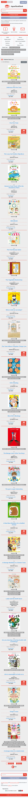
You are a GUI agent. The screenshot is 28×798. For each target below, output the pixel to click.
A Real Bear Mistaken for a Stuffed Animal (14, 523)
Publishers (8, 43)
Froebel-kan (11, 95)
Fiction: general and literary (20, 49)
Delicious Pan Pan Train (14, 87)
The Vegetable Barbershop (14, 280)
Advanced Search (13, 17)
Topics (20, 43)
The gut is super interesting (14, 489)
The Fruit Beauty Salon (14, 249)
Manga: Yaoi (4, 51)
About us (20, 37)
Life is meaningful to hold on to (14, 674)
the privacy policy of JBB (14, 782)
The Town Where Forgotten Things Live (14, 346)
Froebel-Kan (11, 569)
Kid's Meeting (14, 383)
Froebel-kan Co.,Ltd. (11, 531)
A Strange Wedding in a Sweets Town (14, 562)
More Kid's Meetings (14, 416)
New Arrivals (7, 41)
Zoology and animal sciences (14, 594)
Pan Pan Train (14, 123)
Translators (8, 45)
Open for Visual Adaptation (20, 41)
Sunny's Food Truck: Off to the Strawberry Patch (14, 186)
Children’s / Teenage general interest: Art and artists (11, 54)
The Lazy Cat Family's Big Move (14, 154)
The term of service (4, 782)
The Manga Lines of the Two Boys (14, 453)
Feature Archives (20, 39)
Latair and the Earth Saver (14, 598)
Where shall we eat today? (14, 310)
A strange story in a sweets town (14, 751)
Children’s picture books (14, 47)
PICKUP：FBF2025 (8, 591)
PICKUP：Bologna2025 (9, 670)
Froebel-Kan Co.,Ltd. (11, 497)
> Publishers (23, 62)
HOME (7, 37)
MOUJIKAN (14, 221)
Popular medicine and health (14, 51)
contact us (10, 785)
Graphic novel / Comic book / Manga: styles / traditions (12, 49)
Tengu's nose (14, 711)
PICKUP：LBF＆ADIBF (19, 743)
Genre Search (14, 15)
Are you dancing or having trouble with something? (14, 640)
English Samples (20, 45)
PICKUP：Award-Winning (14, 707)
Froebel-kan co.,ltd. (10, 227)
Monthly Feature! (7, 39)
